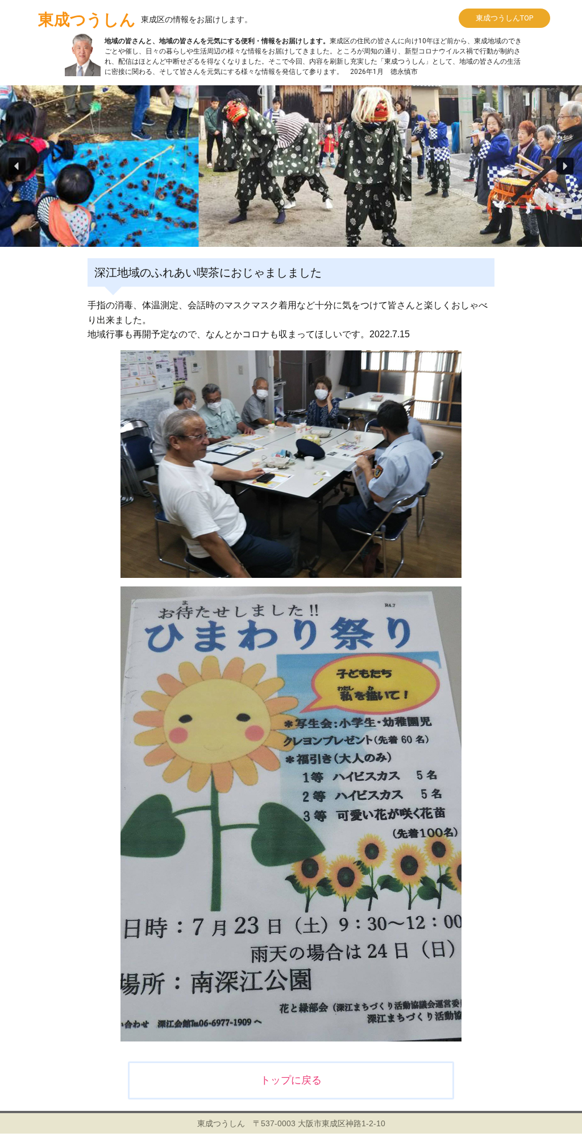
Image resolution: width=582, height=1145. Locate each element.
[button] (17, 166)
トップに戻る (291, 1080)
